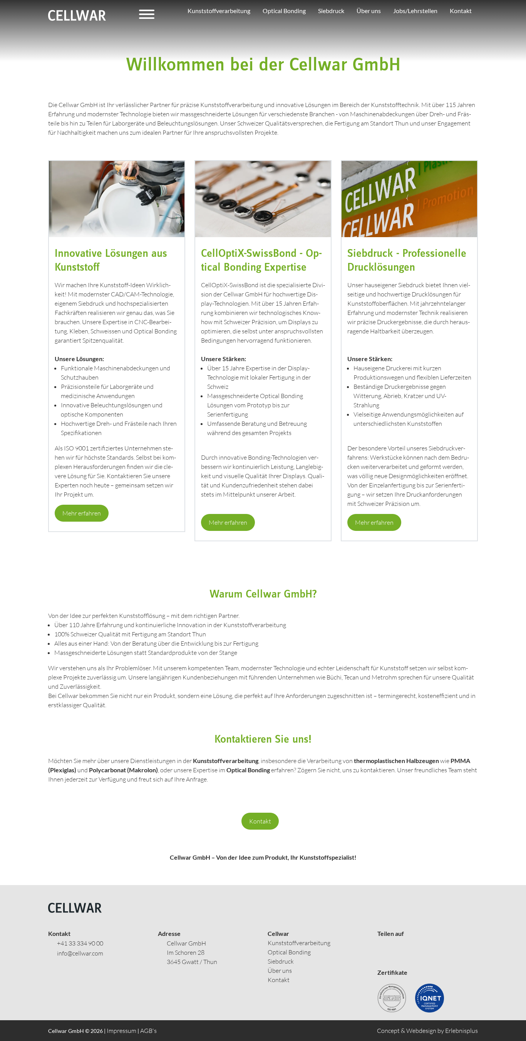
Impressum (121, 1030)
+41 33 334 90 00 (80, 943)
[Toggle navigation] (146, 15)
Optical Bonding (289, 952)
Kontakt (260, 821)
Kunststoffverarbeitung (299, 943)
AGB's (148, 1030)
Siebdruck (281, 961)
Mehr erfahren (81, 513)
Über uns (280, 970)
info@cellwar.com (80, 953)
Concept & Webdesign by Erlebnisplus (427, 1030)
